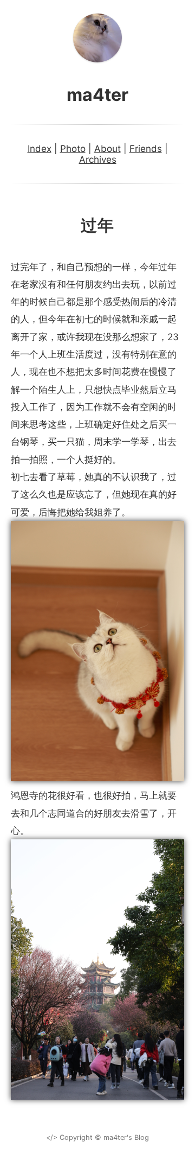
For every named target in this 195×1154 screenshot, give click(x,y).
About (107, 148)
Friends (145, 148)
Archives (97, 159)
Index (39, 148)
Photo (73, 148)
